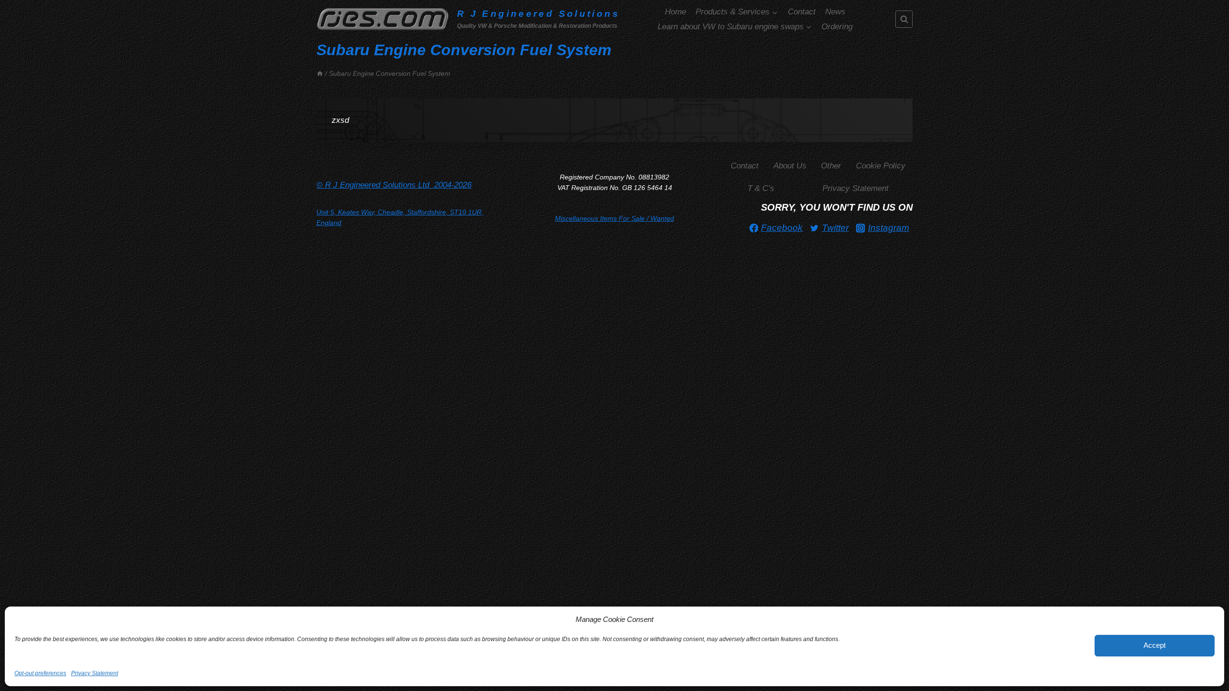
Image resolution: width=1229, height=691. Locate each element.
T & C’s (760, 188)
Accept (1155, 645)
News (835, 11)
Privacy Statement (94, 673)
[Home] (319, 73)
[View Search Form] (904, 19)
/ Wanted (614, 218)
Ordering (837, 26)
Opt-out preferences (40, 673)
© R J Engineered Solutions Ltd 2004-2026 (393, 185)
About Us (790, 165)
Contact (802, 11)
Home (675, 11)
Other (831, 165)
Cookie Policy (880, 165)
